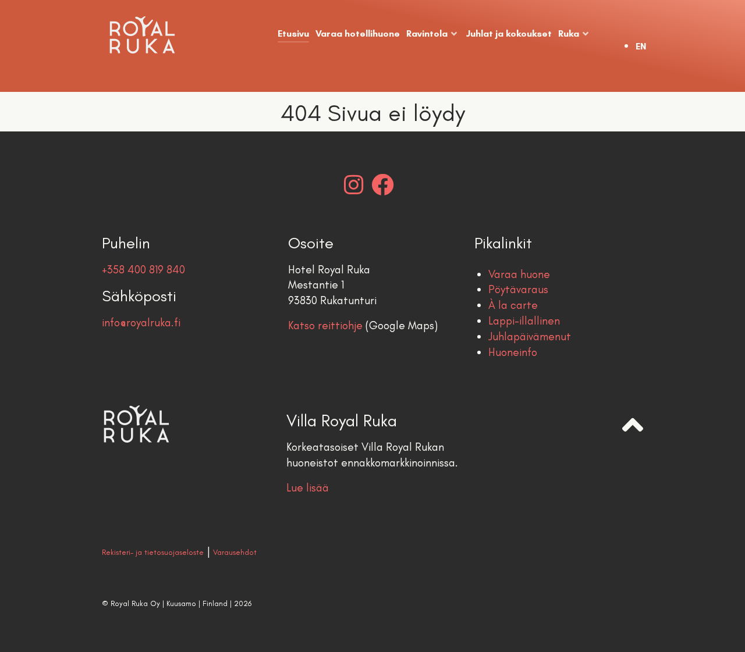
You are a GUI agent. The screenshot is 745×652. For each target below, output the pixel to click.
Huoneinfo (512, 352)
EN (641, 46)
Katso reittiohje (325, 325)
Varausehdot (235, 552)
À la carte (513, 305)
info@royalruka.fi (141, 322)
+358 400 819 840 (143, 269)
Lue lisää (307, 487)
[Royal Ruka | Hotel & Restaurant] (149, 35)
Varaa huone (519, 274)
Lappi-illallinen (524, 320)
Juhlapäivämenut (529, 336)
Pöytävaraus (518, 289)
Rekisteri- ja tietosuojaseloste (153, 552)
